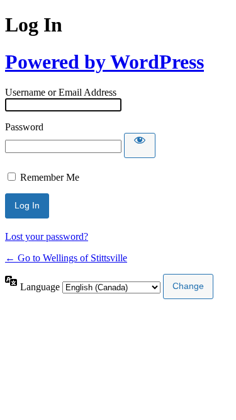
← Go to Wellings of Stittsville (66, 258)
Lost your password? (46, 236)
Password (24, 127)
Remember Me (49, 177)
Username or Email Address (60, 92)
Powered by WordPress (104, 61)
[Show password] (139, 145)
